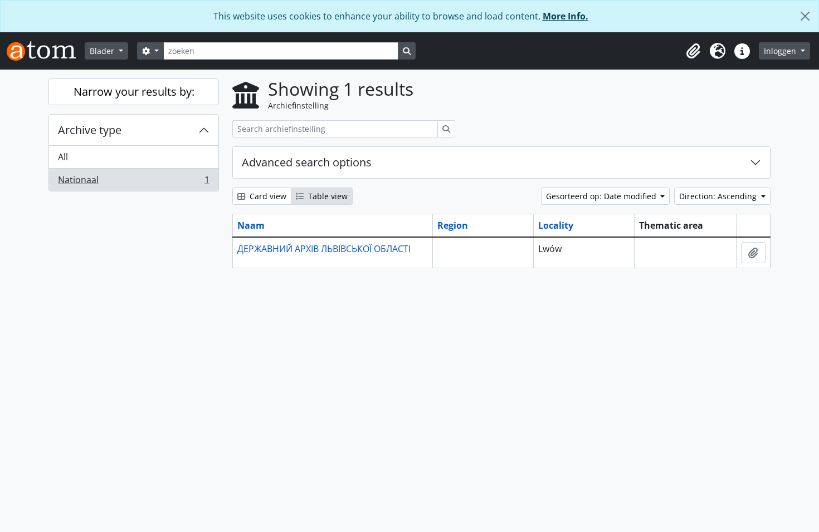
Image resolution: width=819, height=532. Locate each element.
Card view (266, 196)
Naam (251, 225)
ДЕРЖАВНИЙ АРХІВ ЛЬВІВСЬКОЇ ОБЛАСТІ (324, 249)
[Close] (805, 16)
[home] (46, 51)
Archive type (89, 129)
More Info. (565, 16)
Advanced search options (307, 162)
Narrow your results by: (134, 91)
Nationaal (133, 182)
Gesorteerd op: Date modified (602, 196)
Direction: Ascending (719, 196)
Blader (103, 51)
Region (452, 225)
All (63, 157)
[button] (693, 51)
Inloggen (781, 51)
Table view (327, 196)
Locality (555, 225)
